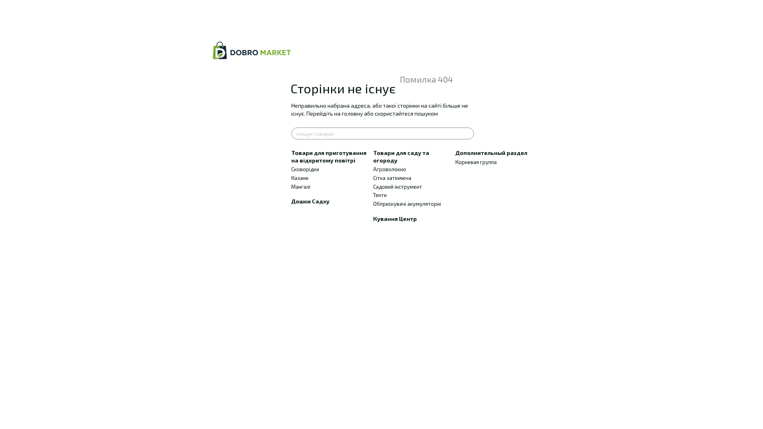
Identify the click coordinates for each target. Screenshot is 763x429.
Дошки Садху (310, 201)
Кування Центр (395, 218)
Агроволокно (389, 169)
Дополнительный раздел (491, 152)
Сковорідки (305, 169)
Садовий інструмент (397, 187)
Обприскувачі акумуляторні (407, 204)
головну (352, 113)
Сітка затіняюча (392, 178)
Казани (299, 178)
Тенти (380, 195)
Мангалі (300, 187)
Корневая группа (476, 162)
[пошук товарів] (467, 133)
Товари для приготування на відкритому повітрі (328, 156)
